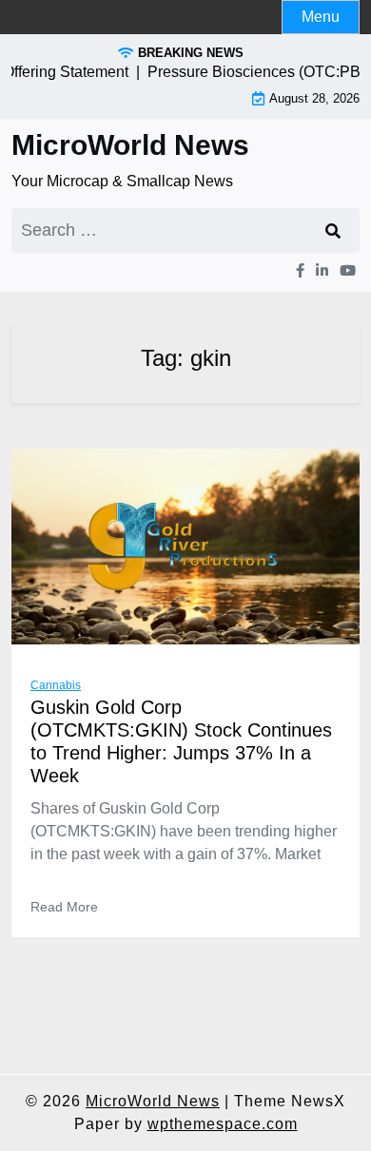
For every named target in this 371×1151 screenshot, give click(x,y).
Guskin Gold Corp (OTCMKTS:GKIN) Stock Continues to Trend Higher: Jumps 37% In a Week (181, 741)
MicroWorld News (130, 145)
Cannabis (55, 685)
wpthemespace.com (222, 1124)
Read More (64, 906)
